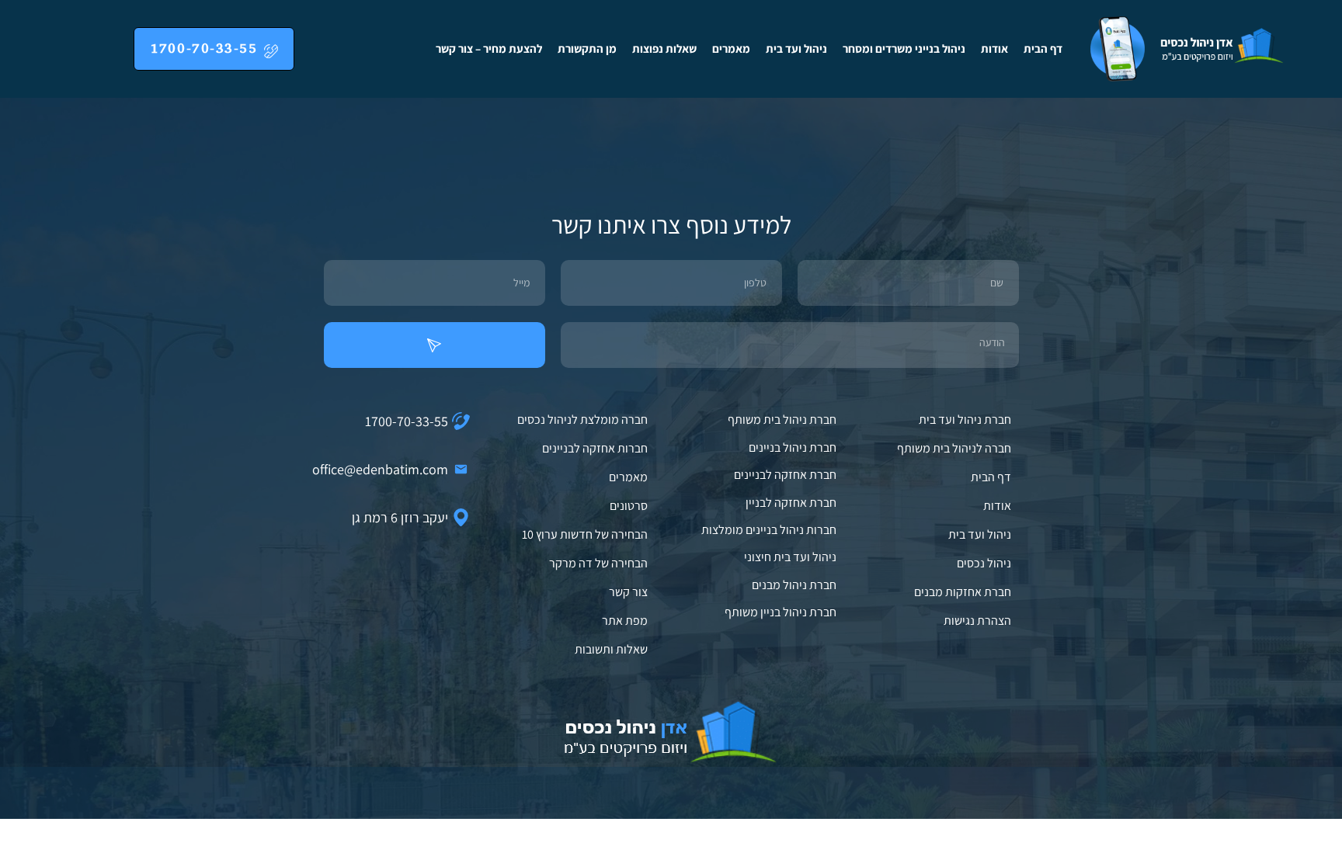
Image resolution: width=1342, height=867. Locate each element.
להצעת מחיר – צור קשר (489, 48)
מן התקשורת (587, 48)
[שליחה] (434, 345)
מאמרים (731, 48)
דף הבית (1043, 48)
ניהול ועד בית (796, 48)
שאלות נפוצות (664, 48)
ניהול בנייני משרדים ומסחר (904, 48)
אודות (994, 48)
